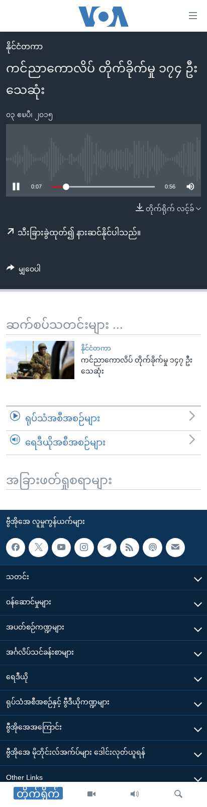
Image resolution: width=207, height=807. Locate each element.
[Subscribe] (175, 547)
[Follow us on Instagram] (83, 547)
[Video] (91, 794)
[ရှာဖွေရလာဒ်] (178, 794)
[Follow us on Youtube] (61, 547)
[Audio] (135, 794)
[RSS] (129, 547)
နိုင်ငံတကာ (24, 46)
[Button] (24, 271)
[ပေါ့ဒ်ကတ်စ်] (152, 547)
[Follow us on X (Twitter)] (38, 547)
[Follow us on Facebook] (15, 547)
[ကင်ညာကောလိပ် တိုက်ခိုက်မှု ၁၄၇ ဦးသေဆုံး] (40, 360)
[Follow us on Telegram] (107, 547)
